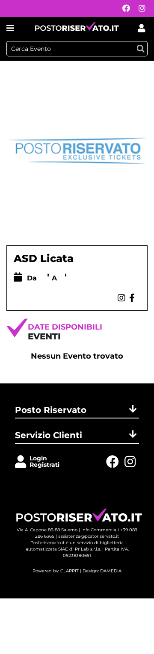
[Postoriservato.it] (77, 28)
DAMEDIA (110, 571)
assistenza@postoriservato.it (88, 536)
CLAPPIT (69, 571)
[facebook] (124, 9)
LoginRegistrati (44, 461)
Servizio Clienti (48, 435)
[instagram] (140, 9)
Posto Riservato (50, 410)
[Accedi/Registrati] (22, 462)
